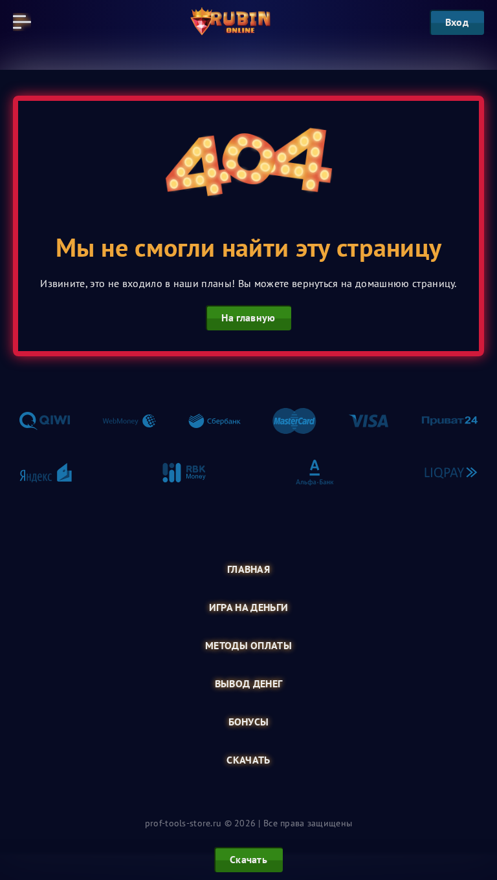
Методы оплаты (248, 645)
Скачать (248, 760)
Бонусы (248, 722)
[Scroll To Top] (473, 805)
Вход (457, 22)
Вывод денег (249, 684)
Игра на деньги (248, 607)
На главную (248, 317)
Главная (248, 569)
